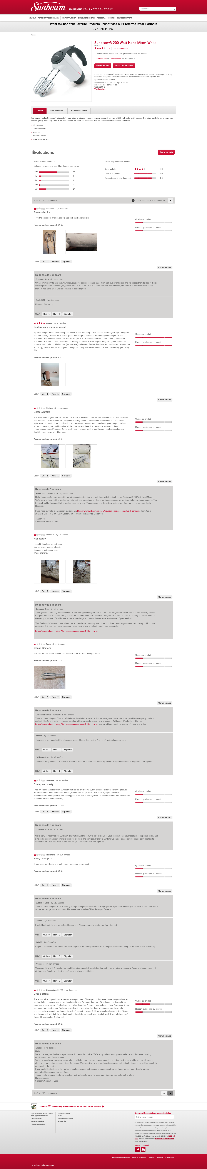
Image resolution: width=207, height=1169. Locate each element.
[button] (170, 1093)
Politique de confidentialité (121, 1157)
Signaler (66, 261)
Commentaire (164, 267)
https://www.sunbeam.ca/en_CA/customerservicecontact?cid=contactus (108, 511)
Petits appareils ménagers (39, 1115)
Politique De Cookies (139, 1157)
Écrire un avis (103, 66)
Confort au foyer (36, 1118)
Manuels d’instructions (65, 1118)
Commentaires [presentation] (56, 111)
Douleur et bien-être (37, 1121)
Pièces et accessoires (38, 1124)
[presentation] (50, 242)
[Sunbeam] (48, 7)
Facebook (137, 1149)
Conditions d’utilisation (155, 1157)
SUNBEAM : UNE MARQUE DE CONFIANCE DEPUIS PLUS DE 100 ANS (70, 1106)
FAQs (60, 1115)
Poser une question (124, 66)
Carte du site (169, 1157)
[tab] (40, 111)
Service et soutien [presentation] (79, 111)
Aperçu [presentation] (39, 111)
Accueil (33, 35)
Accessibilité (62, 1121)
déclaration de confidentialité (164, 1138)
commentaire (121, 48)
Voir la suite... (99, 89)
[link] (100, 48)
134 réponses (116, 59)
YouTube (143, 1149)
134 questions (100, 59)
